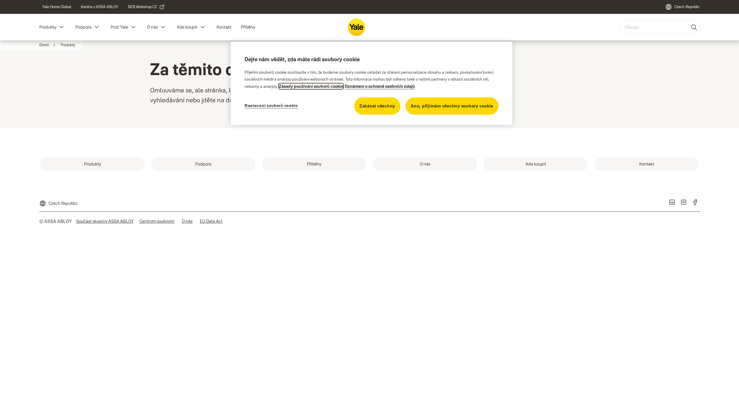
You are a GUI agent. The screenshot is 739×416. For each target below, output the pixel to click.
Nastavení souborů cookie (271, 105)
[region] (371, 83)
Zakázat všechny (377, 106)
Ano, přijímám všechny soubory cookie (452, 106)
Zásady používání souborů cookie (311, 86)
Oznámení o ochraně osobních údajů (380, 86)
